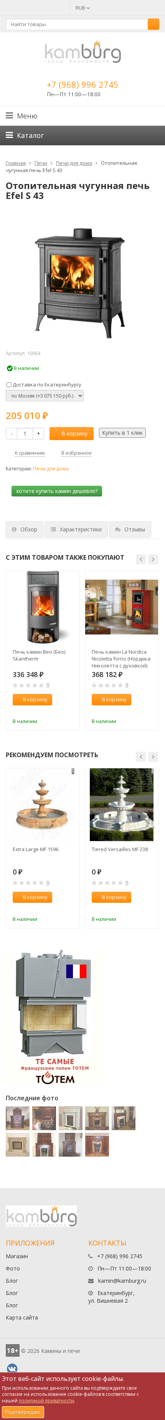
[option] (42, 650)
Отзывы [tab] (134, 529)
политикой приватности (46, 1400)
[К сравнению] (57, 711)
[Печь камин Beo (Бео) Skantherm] (42, 607)
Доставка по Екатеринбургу (46, 384)
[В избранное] (69, 711)
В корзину (74, 433)
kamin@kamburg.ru (122, 1280)
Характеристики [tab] (81, 529)
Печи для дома (74, 162)
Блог (12, 1280)
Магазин (17, 1256)
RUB (81, 7)
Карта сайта (22, 1317)
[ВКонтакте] (12, 1369)
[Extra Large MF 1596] (42, 804)
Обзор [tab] (28, 529)
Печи (41, 162)
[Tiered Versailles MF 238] (121, 804)
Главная (16, 162)
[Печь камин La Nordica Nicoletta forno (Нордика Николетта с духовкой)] (121, 607)
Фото (13, 1268)
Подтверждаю (23, 1411)
